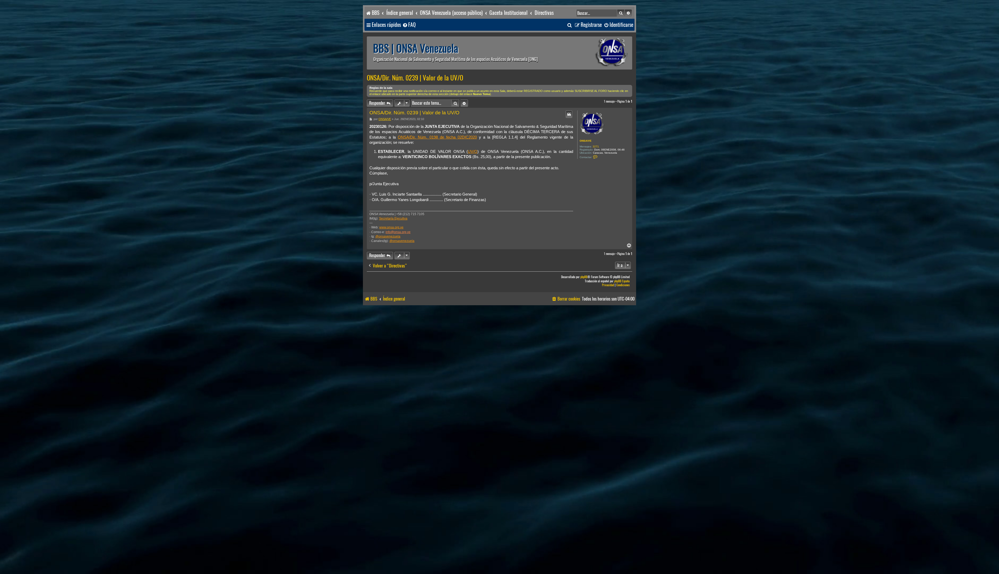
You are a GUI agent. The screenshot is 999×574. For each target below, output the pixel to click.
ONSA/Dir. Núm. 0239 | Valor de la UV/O (415, 77)
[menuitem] (409, 25)
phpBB (583, 277)
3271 (596, 146)
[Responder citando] (569, 114)
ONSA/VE (586, 140)
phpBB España (622, 281)
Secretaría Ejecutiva (393, 218)
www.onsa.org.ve (391, 227)
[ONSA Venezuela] (599, 53)
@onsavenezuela (387, 236)
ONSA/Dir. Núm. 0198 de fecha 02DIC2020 (437, 137)
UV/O (472, 151)
